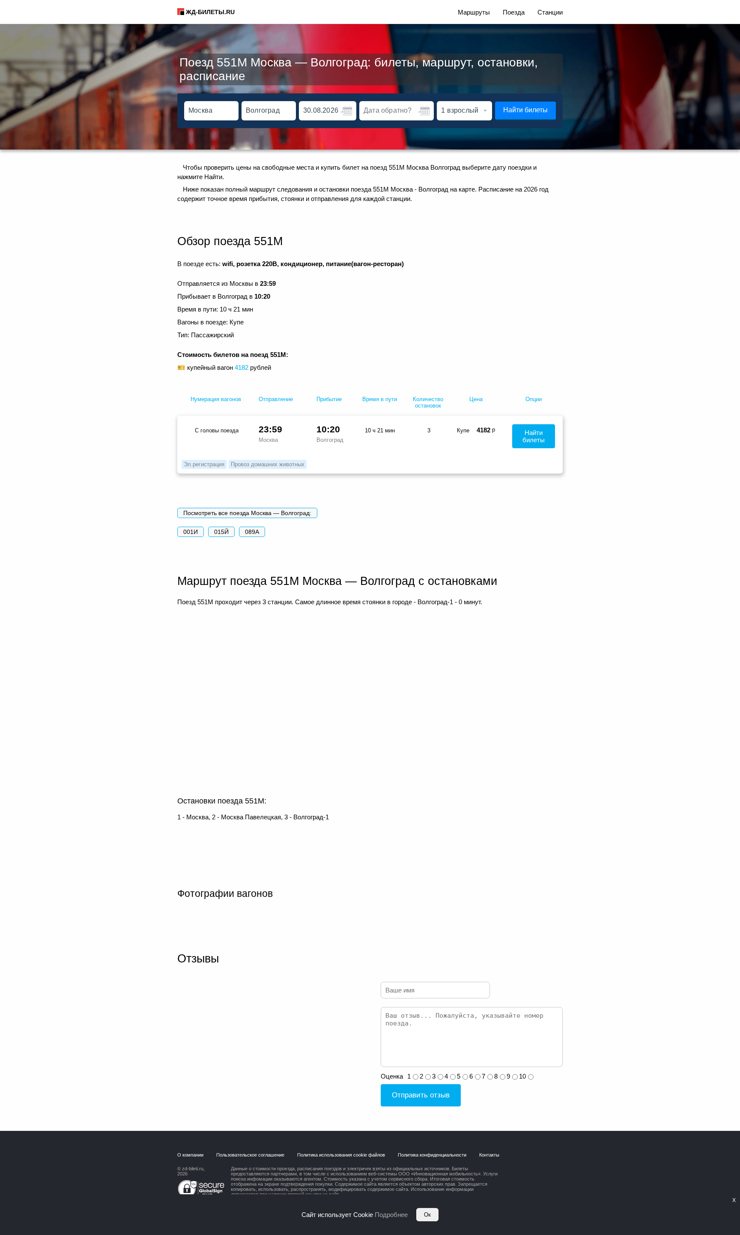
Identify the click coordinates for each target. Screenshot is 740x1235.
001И (190, 531)
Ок (427, 1214)
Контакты (489, 1154)
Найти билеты (525, 110)
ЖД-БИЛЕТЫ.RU (210, 12)
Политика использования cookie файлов (341, 1154)
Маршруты (474, 12)
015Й (221, 531)
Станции (550, 12)
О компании (190, 1154)
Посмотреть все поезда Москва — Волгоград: (247, 513)
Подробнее (391, 1214)
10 (522, 1076)
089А (252, 531)
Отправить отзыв (421, 1095)
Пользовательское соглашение (250, 1154)
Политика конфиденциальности (432, 1154)
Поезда (514, 12)
